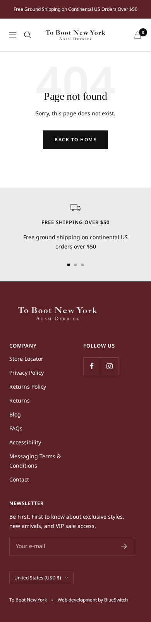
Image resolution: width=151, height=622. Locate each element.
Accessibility (25, 442)
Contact (19, 479)
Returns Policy (27, 386)
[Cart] (138, 35)
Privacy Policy (26, 372)
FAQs (15, 428)
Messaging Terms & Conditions (35, 460)
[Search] (27, 34)
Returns (19, 400)
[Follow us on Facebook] (92, 366)
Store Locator (26, 358)
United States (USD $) (37, 577)
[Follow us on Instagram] (109, 366)
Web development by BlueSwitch (93, 599)
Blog (15, 414)
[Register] (124, 546)
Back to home (75, 139)
